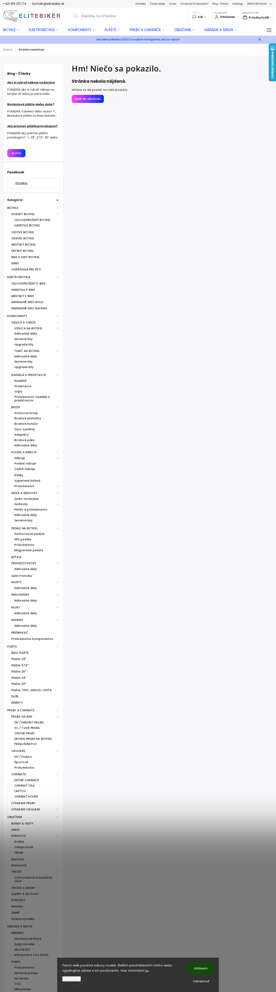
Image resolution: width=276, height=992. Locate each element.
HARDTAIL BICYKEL (27, 225)
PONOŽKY (18, 900)
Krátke (19, 842)
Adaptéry (21, 435)
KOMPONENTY (17, 316)
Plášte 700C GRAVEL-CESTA (31, 690)
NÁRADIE (17, 933)
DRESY (15, 830)
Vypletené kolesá (27, 481)
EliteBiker (22, 183)
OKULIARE (18, 751)
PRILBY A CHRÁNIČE (21, 710)
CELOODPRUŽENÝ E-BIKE (28, 283)
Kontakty (141, 3)
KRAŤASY (17, 859)
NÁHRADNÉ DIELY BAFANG (29, 308)
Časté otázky (157, 3)
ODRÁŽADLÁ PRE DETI (26, 269)
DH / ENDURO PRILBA (29, 722)
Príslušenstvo (24, 486)
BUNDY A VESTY (22, 823)
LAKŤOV (20, 791)
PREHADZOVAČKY (23, 563)
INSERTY (17, 703)
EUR (200, 17)
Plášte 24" (18, 678)
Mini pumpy (22, 989)
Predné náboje (25, 463)
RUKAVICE (18, 836)
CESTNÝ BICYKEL (22, 232)
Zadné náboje (24, 469)
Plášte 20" (18, 684)
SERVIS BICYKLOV (257, 3)
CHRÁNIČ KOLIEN (26, 796)
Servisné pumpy (26, 973)
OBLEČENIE (14, 817)
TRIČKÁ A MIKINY (23, 888)
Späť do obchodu (88, 99)
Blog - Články (221, 3)
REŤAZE (16, 557)
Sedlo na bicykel (26, 499)
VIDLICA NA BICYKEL (28, 328)
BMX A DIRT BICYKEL (25, 257)
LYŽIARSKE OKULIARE (25, 809)
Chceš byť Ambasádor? (194, 3)
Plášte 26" (18, 672)
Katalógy (238, 3)
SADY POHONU (21, 576)
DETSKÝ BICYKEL (22, 251)
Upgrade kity (24, 344)
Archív (16, 153)
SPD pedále (22, 539)
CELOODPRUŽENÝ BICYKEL (32, 220)
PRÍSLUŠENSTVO (25, 744)
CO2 (17, 984)
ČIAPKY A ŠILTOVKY (25, 894)
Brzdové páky (24, 440)
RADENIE (17, 620)
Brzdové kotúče (26, 424)
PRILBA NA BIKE (21, 717)
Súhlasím (201, 968)
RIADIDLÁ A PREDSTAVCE (28, 375)
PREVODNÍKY (20, 595)
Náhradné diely (25, 334)
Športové (21, 762)
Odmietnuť (201, 981)
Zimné (18, 853)
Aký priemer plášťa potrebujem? (32, 126)
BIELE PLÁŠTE (19, 653)
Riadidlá (20, 381)
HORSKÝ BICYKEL (23, 214)
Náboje (19, 458)
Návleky (17, 906)
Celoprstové (23, 847)
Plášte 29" (18, 659)
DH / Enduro (23, 757)
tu (147, 970)
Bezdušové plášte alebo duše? (30, 104)
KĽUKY (15, 607)
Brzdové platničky (27, 418)
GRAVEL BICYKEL (22, 238)
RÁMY (15, 263)
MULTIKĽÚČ (22, 950)
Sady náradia (24, 944)
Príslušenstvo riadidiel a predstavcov (32, 398)
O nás (172, 3)
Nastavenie (71, 979)
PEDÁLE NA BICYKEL (24, 528)
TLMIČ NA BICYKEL (27, 351)
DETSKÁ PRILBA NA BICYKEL (33, 739)
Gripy (18, 391)
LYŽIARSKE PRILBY (23, 803)
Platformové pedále (29, 534)
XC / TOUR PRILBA (27, 728)
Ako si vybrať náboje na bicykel (31, 83)
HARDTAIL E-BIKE (23, 290)
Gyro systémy (24, 429)
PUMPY (16, 962)
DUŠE (14, 696)
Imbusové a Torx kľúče (31, 955)
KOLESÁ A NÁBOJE (24, 452)
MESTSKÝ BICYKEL (23, 245)
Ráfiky (18, 475)
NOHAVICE (18, 865)
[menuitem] (13, 30)
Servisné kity (23, 339)
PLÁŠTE (12, 647)
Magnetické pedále (28, 550)
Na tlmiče (21, 978)
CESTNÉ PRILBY (24, 733)
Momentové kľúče (27, 939)
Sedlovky (21, 504)
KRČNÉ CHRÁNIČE (26, 780)
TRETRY (16, 872)
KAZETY (16, 582)
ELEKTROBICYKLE (18, 277)
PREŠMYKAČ (19, 633)
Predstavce (22, 386)
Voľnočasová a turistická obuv (33, 879)
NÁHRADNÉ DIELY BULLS (27, 302)
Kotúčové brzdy (26, 413)
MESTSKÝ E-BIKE (22, 296)
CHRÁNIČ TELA (24, 786)
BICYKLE (12, 208)
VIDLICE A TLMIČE (23, 322)
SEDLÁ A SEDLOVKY (24, 493)
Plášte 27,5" (19, 665)
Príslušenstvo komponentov (32, 639)
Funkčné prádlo (23, 919)
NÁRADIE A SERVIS (20, 926)
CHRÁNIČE (18, 774)
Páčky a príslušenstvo (30, 510)
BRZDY (15, 407)
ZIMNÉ (15, 913)
